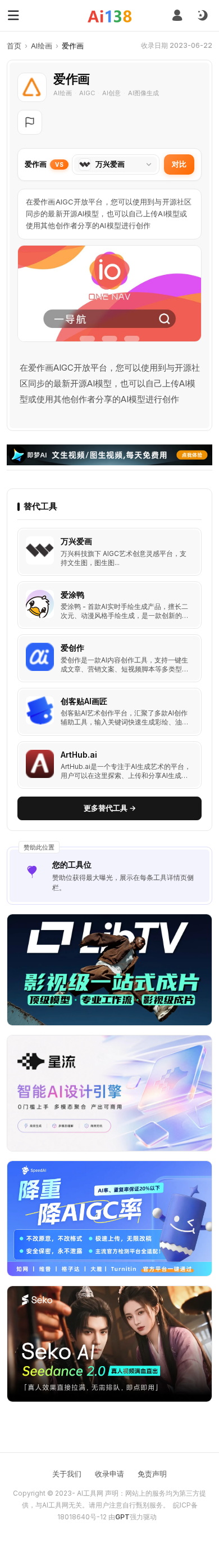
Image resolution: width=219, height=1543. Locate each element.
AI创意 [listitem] (111, 93)
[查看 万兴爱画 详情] (109, 552)
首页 (14, 45)
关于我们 (66, 1473)
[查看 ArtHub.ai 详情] (109, 765)
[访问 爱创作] (40, 657)
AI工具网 (90, 1493)
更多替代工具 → (110, 807)
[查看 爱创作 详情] (109, 658)
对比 (179, 163)
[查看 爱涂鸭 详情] (109, 605)
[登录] (177, 15)
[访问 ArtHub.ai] (40, 764)
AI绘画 (41, 45)
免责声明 (152, 1473)
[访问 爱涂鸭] (40, 604)
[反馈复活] (29, 122)
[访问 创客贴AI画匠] (40, 710)
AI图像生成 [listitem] (143, 93)
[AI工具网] (110, 16)
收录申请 (109, 1473)
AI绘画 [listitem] (62, 93)
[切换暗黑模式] (202, 16)
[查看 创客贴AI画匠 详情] (109, 712)
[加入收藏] (190, 539)
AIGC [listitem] (87, 93)
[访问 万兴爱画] (40, 550)
